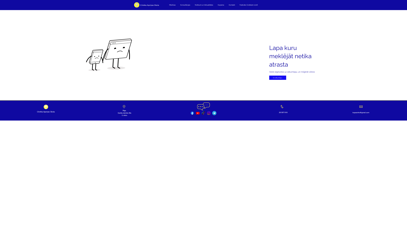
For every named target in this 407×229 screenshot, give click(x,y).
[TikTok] (203, 113)
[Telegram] (214, 113)
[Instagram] (209, 113)
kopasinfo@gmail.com (361, 113)
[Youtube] (198, 113)
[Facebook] (192, 113)
